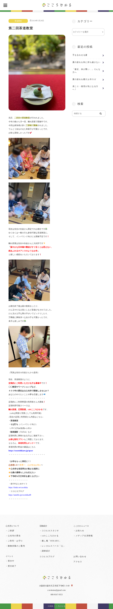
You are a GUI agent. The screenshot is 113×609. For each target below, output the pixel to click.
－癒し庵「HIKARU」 (50, 541)
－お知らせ (78, 531)
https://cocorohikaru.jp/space (21, 451)
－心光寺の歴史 (13, 536)
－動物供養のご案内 (15, 546)
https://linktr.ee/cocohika (18, 487)
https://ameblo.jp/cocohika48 (20, 495)
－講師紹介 (45, 551)
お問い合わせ (79, 557)
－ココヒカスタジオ (49, 531)
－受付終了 (11, 566)
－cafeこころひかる (49, 536)
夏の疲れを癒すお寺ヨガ (84, 79)
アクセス (77, 562)
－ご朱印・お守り (14, 541)
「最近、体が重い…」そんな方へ (86, 70)
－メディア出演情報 (83, 536)
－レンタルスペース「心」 (52, 546)
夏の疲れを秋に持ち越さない (86, 62)
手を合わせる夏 (80, 55)
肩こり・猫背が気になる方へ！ (85, 87)
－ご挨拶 (10, 531)
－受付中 (10, 561)
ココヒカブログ (47, 557)
